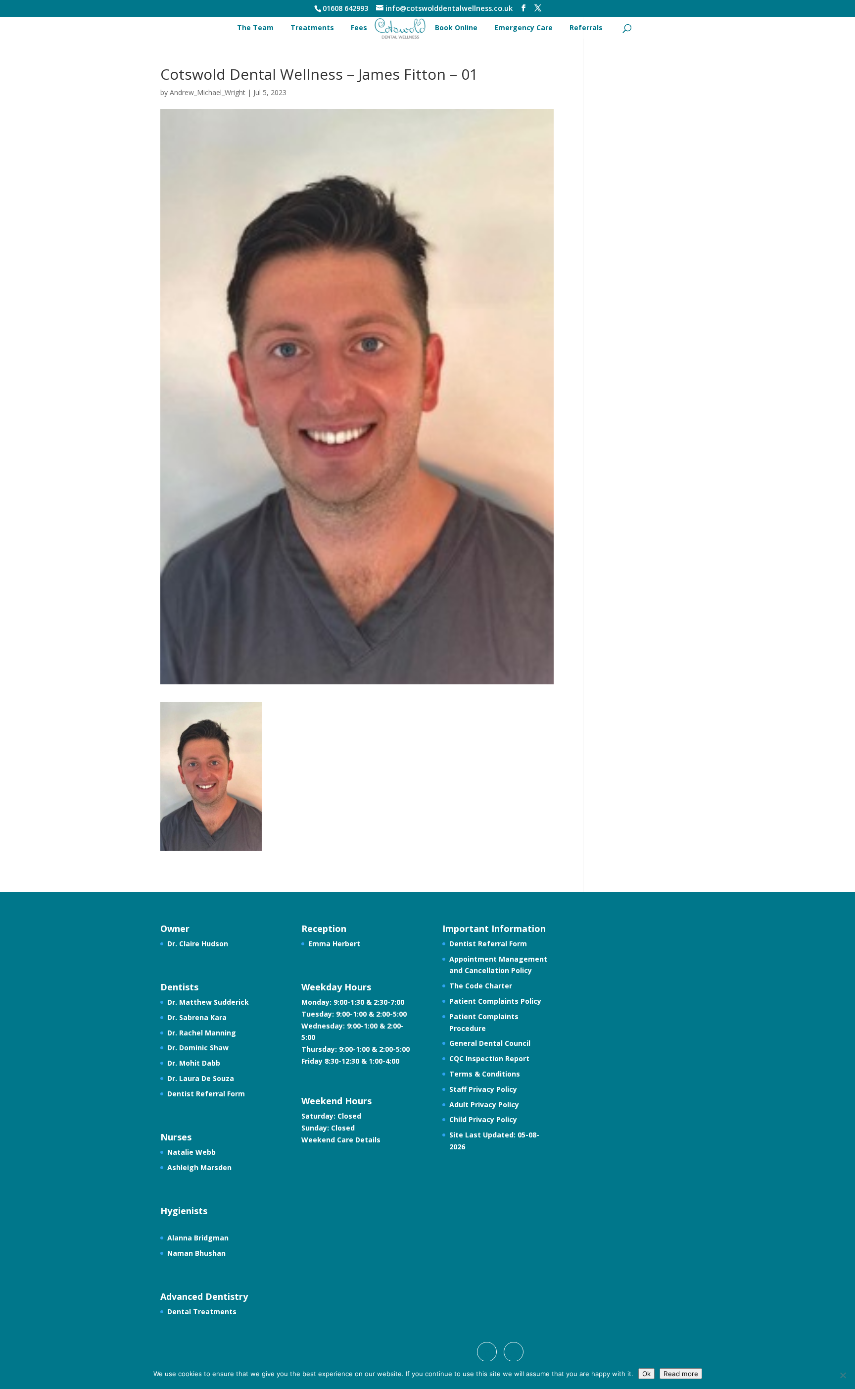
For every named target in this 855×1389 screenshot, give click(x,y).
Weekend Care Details (340, 1139)
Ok (646, 1374)
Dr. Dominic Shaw (198, 1047)
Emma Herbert (334, 943)
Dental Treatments (202, 1311)
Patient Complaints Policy (495, 1001)
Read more (681, 1374)
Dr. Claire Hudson (197, 943)
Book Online (456, 27)
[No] (843, 1375)
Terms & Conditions (484, 1074)
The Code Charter (480, 985)
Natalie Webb (191, 1152)
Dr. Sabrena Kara (197, 1017)
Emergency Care (523, 27)
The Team (255, 27)
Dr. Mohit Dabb (193, 1063)
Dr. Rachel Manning (201, 1032)
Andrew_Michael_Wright (207, 92)
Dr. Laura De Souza (200, 1078)
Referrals (586, 27)
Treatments (312, 27)
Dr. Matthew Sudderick (208, 1002)
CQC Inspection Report (489, 1058)
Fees (359, 27)
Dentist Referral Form (206, 1093)
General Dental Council (489, 1043)
